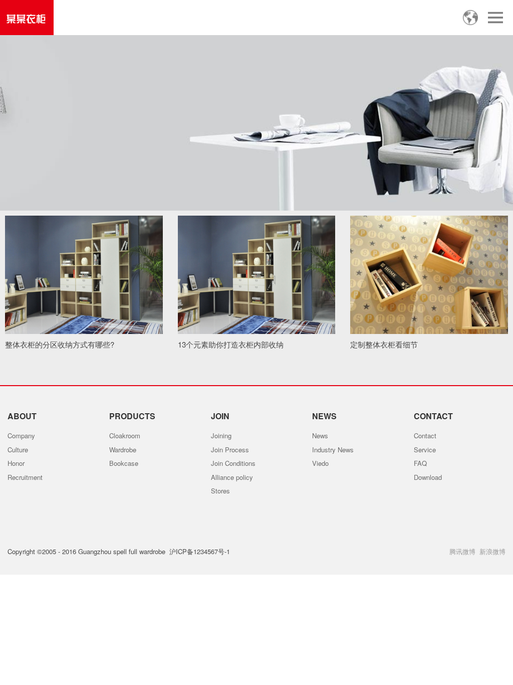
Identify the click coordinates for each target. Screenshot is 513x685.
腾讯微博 (462, 551)
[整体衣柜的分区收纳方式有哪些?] (84, 275)
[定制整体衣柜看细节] (429, 275)
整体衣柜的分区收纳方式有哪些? (59, 344)
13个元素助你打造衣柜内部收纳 (231, 344)
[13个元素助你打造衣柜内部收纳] (257, 275)
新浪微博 (492, 551)
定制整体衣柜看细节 (384, 344)
